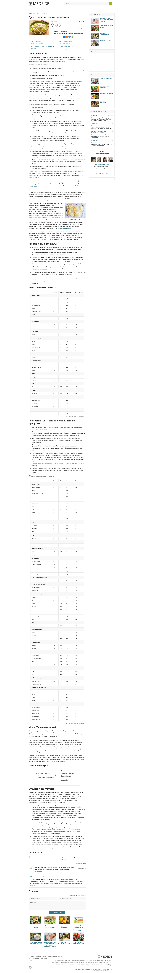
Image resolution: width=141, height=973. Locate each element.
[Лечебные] (56, 25)
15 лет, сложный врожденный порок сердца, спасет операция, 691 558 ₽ (102, 166)
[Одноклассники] (66, 37)
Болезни (32, 9)
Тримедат (94, 123)
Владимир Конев (52, 867)
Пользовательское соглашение (38, 958)
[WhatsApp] (72, 37)
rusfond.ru (102, 154)
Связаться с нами (34, 963)
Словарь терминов (104, 9)
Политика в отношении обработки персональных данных (45, 956)
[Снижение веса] (52, 25)
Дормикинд (94, 115)
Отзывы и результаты (65, 46)
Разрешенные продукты (37, 44)
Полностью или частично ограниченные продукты (42, 47)
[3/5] (54, 21)
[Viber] (70, 37)
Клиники (80, 9)
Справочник (90, 9)
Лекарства (63, 9)
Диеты (53, 9)
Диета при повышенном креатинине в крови (98, 132)
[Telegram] (68, 37)
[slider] (82, 895)
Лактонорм (94, 140)
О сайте (31, 960)
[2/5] (52, 21)
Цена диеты (62, 49)
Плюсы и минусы (64, 44)
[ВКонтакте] (64, 37)
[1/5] (51, 21)
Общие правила (35, 41)
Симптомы (43, 9)
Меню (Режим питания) (65, 41)
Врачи (72, 9)
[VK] (30, 967)
